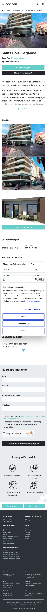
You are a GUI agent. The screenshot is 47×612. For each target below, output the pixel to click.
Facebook (28, 530)
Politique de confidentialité (14, 602)
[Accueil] (2, 10)
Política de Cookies (32, 301)
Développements (30, 520)
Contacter (35, 506)
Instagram (28, 534)
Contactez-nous (8, 540)
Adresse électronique (11, 395)
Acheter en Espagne (9, 550)
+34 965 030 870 (8, 521)
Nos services (29, 521)
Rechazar (23, 331)
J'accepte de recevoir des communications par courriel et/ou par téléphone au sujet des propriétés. (23, 424)
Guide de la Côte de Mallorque (12, 556)
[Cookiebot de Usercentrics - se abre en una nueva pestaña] (34, 279)
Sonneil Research (8, 538)
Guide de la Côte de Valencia (11, 558)
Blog (26, 529)
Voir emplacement (20, 58)
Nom (4, 376)
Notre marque (7, 530)
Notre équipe (7, 532)
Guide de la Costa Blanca (10, 552)
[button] (3, 30)
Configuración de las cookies (29, 309)
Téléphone (6, 405)
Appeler (13, 506)
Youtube (27, 536)
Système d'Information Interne (27, 604)
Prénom (5, 385)
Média (5, 534)
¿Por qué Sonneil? (8, 529)
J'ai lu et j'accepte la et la (24, 417)
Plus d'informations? (22, 73)
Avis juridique (28, 602)
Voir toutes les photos (23, 227)
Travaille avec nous (8, 543)
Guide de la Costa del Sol (10, 554)
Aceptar (24, 316)
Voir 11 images (24, 67)
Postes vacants (7, 541)
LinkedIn (27, 532)
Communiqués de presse (10, 536)
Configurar (22, 324)
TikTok (27, 538)
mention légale (27, 416)
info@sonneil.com (8, 520)
